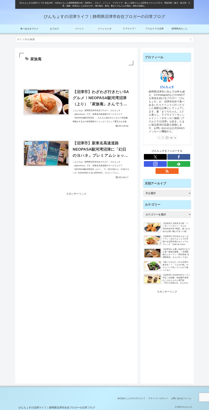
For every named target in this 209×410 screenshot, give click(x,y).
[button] (190, 39)
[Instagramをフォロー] (167, 138)
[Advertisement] (76, 73)
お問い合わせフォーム (181, 398)
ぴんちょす (167, 86)
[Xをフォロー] (159, 138)
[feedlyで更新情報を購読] (171, 138)
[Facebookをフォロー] (163, 138)
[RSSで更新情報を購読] (175, 138)
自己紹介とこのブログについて (131, 398)
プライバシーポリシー (158, 398)
